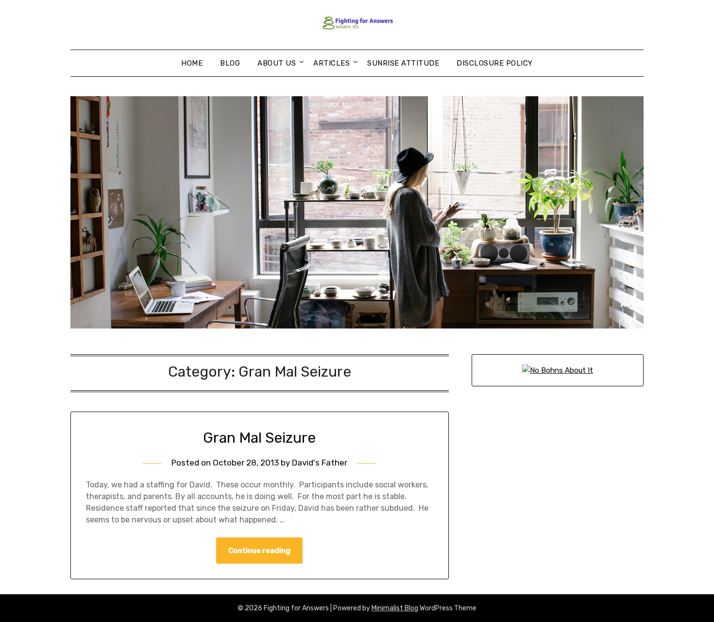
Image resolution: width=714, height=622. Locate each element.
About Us (276, 63)
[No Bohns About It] (557, 370)
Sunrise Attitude (403, 63)
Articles (331, 63)
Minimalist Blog (395, 608)
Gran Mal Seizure (259, 438)
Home (192, 63)
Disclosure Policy (495, 63)
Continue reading (259, 550)
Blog (230, 63)
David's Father (319, 462)
